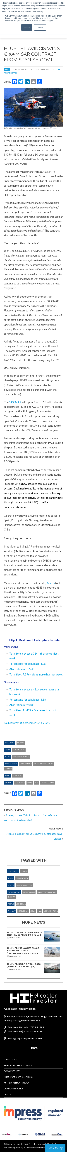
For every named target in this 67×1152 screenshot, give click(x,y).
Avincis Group (25, 764)
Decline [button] (40, 27)
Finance (20, 743)
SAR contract (19, 750)
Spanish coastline (21, 757)
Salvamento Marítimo (43, 764)
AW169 (29, 782)
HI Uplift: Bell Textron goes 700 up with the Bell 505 (24, 965)
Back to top (55, 1148)
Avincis (50, 583)
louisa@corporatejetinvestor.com (25, 1038)
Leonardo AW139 (47, 782)
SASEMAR (15, 402)
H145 (36, 782)
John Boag (17, 775)
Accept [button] (27, 27)
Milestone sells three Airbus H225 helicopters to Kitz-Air (24, 933)
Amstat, (18, 722)
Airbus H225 (20, 782)
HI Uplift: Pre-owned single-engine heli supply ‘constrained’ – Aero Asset (23, 950)
